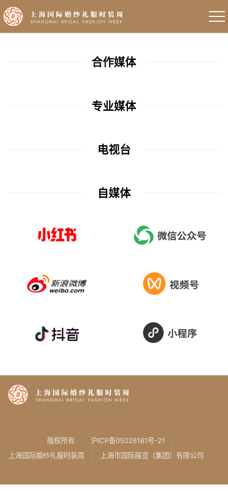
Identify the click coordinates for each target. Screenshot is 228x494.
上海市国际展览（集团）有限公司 (152, 455)
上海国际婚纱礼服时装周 (46, 455)
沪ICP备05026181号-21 (128, 440)
